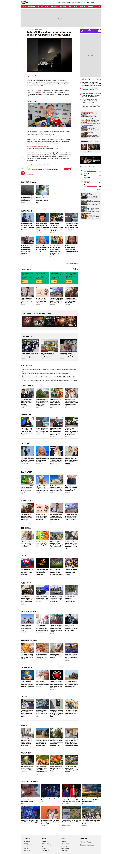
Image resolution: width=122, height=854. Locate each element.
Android (22, 687)
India (44, 165)
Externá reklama (45, 843)
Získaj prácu (67, 631)
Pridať (68, 169)
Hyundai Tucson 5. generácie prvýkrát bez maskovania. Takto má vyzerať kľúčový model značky (26, 600)
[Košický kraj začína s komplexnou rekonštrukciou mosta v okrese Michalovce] (71, 590)
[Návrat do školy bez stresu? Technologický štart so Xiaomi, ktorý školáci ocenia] (42, 508)
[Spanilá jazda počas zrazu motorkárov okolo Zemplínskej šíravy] (30, 345)
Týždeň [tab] (98, 79)
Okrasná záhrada (24, 771)
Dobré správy (38, 203)
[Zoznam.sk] (83, 845)
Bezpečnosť (52, 689)
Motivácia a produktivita (40, 631)
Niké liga (52, 575)
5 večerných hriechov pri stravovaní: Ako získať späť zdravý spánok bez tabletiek (71, 656)
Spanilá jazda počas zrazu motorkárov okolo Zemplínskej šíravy (30, 355)
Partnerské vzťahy (91, 157)
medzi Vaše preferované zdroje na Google (44, 169)
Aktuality (52, 633)
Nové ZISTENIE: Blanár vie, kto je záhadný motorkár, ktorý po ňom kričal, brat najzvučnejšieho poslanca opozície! (49, 369)
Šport (47, 6)
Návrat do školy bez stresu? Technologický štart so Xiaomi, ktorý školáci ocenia (41, 300)
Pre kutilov (26, 753)
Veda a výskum (38, 686)
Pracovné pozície (26, 269)
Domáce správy (27, 385)
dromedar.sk (52, 492)
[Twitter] (86, 838)
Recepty (37, 774)
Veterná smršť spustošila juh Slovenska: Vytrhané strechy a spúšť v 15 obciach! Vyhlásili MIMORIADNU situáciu (48, 376)
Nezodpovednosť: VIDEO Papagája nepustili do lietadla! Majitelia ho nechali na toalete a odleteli (45, 373)
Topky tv (75, 6)
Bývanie (24, 725)
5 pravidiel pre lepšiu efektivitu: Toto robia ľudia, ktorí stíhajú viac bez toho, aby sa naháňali (42, 628)
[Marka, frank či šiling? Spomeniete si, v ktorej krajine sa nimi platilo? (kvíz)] (42, 535)
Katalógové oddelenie (65, 846)
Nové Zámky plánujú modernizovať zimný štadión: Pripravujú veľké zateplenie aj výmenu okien (71, 403)
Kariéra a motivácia (30, 611)
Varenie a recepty (29, 640)
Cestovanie (62, 358)
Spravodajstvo (63, 841)
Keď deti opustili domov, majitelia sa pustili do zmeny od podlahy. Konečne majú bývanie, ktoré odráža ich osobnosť (71, 742)
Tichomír (75, 2)
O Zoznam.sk (27, 838)
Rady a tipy (52, 659)
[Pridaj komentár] (23, 158)
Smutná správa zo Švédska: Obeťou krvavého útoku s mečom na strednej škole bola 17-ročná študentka (71, 431)
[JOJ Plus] (82, 185)
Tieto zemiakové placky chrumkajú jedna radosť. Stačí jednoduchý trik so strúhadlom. (27, 656)
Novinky (51, 603)
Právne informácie (27, 841)
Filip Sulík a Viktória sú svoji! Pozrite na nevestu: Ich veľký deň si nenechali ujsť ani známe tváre (27, 459)
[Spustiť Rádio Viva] (90, 30)
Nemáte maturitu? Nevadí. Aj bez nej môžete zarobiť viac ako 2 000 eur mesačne (71, 628)
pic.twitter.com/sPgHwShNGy (41, 146)
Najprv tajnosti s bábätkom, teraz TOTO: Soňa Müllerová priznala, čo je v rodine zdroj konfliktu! (71, 460)
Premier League (68, 575)
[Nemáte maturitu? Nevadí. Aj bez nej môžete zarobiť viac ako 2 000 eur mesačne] (71, 619)
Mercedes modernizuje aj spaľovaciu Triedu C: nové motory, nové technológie (42, 598)
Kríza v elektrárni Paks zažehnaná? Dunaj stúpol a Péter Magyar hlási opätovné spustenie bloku (27, 430)
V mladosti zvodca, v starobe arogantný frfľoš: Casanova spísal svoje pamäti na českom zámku (56, 488)
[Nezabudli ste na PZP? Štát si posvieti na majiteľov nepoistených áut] (42, 704)
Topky (36, 29)
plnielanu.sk (52, 520)
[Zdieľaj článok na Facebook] (23, 163)
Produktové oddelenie (65, 843)
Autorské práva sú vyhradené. (85, 842)
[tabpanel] (90, 95)
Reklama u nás (45, 841)
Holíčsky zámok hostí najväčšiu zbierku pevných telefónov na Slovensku (67, 355)
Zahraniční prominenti (54, 464)
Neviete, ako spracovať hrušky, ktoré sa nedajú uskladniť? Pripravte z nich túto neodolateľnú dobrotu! (41, 770)
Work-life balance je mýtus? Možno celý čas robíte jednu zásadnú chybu (26, 628)
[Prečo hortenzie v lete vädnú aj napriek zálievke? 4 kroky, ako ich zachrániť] (71, 760)
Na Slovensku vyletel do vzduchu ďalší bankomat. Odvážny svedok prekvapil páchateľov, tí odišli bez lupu (56, 713)
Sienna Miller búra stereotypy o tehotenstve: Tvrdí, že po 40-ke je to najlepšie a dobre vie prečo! (56, 460)
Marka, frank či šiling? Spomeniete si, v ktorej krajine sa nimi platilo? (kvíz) (41, 544)
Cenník (43, 846)
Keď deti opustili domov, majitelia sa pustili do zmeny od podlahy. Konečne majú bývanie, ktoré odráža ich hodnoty (49, 380)
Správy (23, 358)
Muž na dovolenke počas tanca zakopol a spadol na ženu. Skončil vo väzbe (71, 711)
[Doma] (82, 181)
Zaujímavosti (54, 6)
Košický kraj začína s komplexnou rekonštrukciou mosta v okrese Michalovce (71, 599)
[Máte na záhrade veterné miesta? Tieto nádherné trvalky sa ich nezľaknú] (27, 760)
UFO (47, 165)
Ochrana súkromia (27, 843)
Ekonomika (63, 6)
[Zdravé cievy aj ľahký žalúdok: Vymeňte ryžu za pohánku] (57, 648)
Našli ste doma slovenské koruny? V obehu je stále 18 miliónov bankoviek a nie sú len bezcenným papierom (71, 545)
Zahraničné (31, 6)
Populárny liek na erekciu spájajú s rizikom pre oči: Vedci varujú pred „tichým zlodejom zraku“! (71, 488)
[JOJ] (82, 174)
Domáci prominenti (24, 463)
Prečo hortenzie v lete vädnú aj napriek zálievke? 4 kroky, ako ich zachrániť (71, 769)
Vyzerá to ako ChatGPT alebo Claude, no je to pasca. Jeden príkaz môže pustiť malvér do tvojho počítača (56, 684)
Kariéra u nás (26, 846)
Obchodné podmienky (46, 845)
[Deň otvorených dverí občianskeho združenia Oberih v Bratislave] (49, 345)
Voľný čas (90, 6)
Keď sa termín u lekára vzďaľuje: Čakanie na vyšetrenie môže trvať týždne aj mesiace (26, 300)
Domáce (24, 6)
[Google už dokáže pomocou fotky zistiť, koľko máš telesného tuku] (42, 675)
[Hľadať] (99, 6)
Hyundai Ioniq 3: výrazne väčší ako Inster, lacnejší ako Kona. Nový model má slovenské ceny (56, 599)
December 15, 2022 (49, 134)
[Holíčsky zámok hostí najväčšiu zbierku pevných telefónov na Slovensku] (68, 345)
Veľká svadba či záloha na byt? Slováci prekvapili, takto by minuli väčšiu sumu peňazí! (27, 544)
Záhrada (51, 771)
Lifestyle (82, 6)
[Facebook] (81, 838)
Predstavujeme (23, 604)
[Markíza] (82, 170)
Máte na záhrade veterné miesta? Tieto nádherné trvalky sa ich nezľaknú (27, 768)
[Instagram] (83, 838)
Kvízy (69, 6)
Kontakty (63, 838)
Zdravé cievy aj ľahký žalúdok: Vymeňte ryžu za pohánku (56, 655)
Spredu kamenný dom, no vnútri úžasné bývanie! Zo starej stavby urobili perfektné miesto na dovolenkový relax (42, 742)
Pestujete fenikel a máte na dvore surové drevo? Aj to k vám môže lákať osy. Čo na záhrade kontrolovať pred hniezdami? (56, 742)
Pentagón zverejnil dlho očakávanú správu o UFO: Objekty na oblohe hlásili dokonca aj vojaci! (27, 198)
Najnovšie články (27, 365)
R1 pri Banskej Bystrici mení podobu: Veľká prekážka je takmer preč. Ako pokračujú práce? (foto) (56, 545)
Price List (44, 848)
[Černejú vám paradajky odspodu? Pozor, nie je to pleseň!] (57, 760)
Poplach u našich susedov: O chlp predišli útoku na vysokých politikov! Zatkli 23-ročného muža (42, 430)
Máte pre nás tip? (64, 850)
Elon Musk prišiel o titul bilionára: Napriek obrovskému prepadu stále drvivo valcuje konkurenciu (56, 431)
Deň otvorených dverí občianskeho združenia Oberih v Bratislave (48, 355)
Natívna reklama (45, 850)
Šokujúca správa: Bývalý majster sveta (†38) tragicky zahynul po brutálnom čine (42, 572)
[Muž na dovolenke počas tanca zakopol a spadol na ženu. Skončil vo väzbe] (71, 704)
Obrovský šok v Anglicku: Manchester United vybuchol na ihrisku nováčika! (71, 572)
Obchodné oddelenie (65, 845)
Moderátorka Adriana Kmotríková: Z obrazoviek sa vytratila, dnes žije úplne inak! (42, 459)
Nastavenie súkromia (27, 845)
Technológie (26, 667)
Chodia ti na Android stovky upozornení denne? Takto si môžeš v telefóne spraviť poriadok (27, 684)
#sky (28, 146)
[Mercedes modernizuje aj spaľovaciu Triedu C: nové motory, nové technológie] (42, 590)
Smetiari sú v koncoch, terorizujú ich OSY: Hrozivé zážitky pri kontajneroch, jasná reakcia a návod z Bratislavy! (56, 403)
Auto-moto (26, 583)
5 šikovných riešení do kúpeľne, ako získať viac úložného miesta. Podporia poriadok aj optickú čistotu (27, 742)
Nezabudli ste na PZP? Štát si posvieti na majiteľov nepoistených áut (41, 712)
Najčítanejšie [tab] (85, 79)
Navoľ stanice (82, 189)
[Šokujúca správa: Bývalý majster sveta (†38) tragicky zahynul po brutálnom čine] (42, 563)
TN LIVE (24, 696)
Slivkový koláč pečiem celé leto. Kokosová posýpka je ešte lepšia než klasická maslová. (41, 656)
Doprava (66, 603)
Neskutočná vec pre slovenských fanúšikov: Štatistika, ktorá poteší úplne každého (71, 300)
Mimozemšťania (38, 165)
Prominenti (40, 6)
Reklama (44, 838)
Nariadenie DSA (27, 850)
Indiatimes (38, 92)
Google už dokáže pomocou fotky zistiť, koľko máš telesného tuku (42, 683)
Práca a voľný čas (24, 631)
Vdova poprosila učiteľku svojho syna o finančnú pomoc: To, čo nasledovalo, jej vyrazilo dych (42, 199)
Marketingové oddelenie (65, 848)
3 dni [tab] (93, 79)
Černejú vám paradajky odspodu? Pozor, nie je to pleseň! (56, 768)
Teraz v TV (83, 167)
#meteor (56, 143)
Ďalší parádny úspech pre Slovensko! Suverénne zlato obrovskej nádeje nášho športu (27, 572)
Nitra (66, 407)
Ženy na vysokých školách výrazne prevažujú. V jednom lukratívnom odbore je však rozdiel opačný (56, 628)
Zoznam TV (27, 336)
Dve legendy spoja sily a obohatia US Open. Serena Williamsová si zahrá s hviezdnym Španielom (27, 713)
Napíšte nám (26, 848)
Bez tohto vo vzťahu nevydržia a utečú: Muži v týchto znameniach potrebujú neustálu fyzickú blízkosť (93, 161)
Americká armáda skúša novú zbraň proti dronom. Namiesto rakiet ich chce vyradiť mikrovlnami (71, 684)
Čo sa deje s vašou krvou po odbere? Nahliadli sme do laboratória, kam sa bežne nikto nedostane (56, 300)
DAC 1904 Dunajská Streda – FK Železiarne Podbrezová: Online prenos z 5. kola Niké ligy (56, 572)
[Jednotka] (82, 177)
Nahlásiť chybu (30, 174)
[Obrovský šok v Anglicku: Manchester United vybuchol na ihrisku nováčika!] (71, 563)
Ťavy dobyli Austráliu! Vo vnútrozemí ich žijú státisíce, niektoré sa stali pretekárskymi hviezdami (42, 488)
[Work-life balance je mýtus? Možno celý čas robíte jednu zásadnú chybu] (27, 619)
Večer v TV (92, 167)
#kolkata (32, 146)
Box (21, 575)
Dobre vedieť (23, 304)
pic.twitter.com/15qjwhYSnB (38, 133)
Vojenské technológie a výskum (70, 687)
